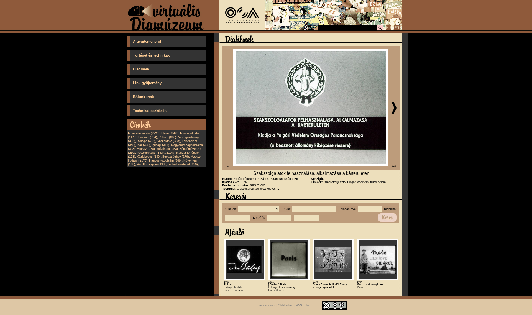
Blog (307, 305)
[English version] (397, 30)
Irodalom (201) (147, 152)
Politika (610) (167, 137)
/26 (394, 165)
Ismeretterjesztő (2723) (144, 133)
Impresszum (267, 305)
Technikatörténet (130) (182, 164)
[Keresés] (380, 30)
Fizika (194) (166, 152)
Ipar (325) (143, 145)
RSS (299, 305)
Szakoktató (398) (168, 141)
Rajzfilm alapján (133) (151, 164)
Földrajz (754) (147, 137)
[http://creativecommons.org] (334, 305)
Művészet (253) (167, 148)
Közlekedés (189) (149, 156)
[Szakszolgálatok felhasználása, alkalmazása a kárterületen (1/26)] (310, 165)
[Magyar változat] (388, 30)
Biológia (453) (146, 141)
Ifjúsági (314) (160, 145)
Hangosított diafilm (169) (165, 160)
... (201, 164)
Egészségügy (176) (175, 156)
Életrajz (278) (146, 148)
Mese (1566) (169, 133)
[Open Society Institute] (242, 29)
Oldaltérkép (285, 305)
